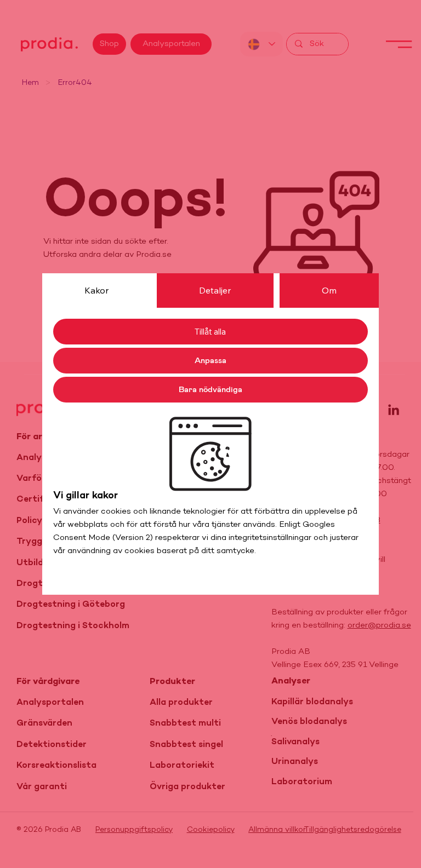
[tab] (96, 290)
